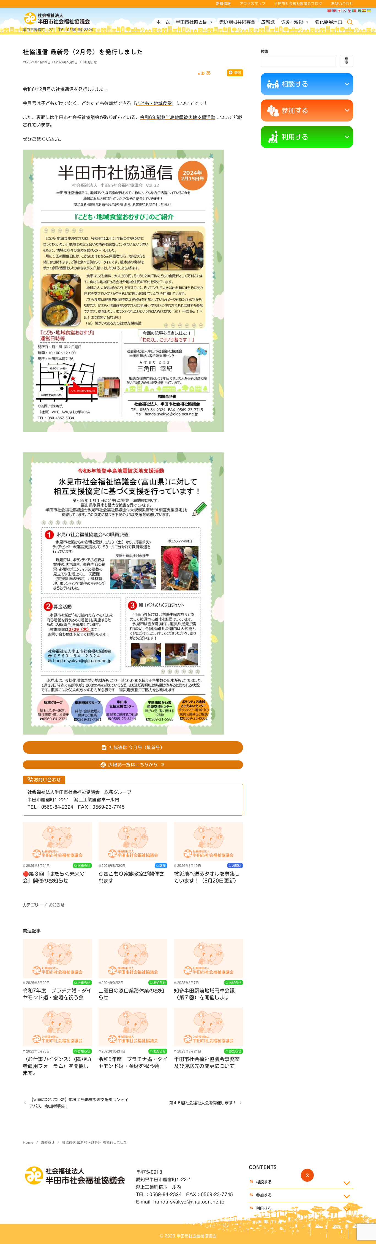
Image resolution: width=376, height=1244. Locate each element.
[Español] (364, 10)
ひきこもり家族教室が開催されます (131, 877)
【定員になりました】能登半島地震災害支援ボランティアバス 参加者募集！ (78, 1102)
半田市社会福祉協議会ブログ (298, 4)
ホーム (163, 22)
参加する (295, 110)
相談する (295, 84)
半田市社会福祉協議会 (196, 1236)
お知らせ (90, 62)
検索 (265, 51)
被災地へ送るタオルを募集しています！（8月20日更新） (207, 877)
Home (29, 1142)
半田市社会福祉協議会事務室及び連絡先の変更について (207, 1062)
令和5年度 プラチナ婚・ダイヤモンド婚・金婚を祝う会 (133, 1062)
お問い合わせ (342, 4)
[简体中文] (329, 10)
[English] (334, 10)
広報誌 (268, 22)
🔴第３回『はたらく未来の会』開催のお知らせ (54, 877)
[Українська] (369, 10)
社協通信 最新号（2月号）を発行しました (94, 1142)
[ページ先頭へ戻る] (307, 1175)
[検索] (350, 22)
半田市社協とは (192, 22)
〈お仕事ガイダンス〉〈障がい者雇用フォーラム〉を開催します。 (57, 1066)
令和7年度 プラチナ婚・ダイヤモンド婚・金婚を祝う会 (57, 994)
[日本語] (339, 10)
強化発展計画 (328, 22)
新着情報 (223, 4)
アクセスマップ (253, 4)
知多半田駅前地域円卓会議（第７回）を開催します (204, 994)
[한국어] (344, 10)
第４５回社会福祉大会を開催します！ (203, 1103)
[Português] (354, 10)
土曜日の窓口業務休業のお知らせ (131, 994)
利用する (295, 137)
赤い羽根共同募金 (237, 22)
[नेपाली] (349, 10)
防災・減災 (291, 22)
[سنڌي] (359, 10)
